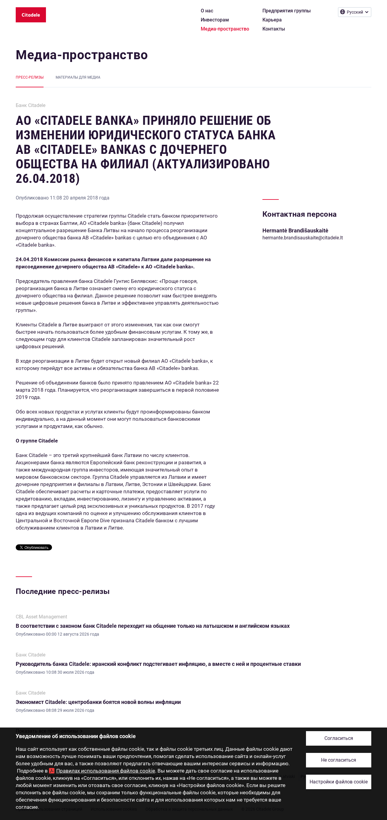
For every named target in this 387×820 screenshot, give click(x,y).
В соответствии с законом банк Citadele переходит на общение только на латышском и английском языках (153, 626)
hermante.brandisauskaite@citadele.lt (302, 238)
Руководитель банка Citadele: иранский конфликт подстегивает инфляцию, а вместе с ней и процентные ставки (158, 664)
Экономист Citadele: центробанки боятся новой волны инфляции (98, 702)
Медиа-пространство (82, 54)
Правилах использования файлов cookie (105, 771)
